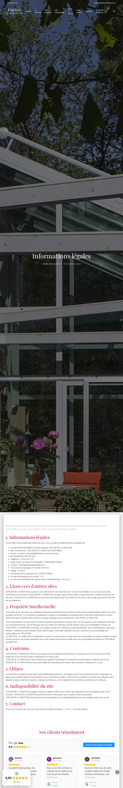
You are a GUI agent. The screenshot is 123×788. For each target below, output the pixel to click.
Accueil (29, 11)
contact (67, 709)
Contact (89, 11)
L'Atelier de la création (51, 264)
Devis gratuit (79, 11)
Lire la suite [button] (52, 777)
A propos (38, 11)
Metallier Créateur (99, 11)
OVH (42, 576)
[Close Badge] (30, 770)
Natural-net (65, 579)
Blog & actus (70, 11)
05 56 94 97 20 (12, 3)
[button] (117, 772)
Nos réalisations (60, 11)
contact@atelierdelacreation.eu (105, 3)
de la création (14, 11)
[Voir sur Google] (11, 759)
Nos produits (48, 11)
